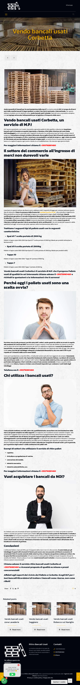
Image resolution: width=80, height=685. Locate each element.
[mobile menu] (6, 14)
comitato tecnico (45, 212)
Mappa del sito (48, 678)
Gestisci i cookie (59, 682)
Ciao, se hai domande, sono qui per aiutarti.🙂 (12, 669)
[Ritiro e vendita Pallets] (14, 5)
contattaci (7, 662)
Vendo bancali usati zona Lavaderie (14, 620)
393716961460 (59, 652)
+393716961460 (48, 145)
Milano (57, 655)
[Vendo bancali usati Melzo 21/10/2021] (2, 676)
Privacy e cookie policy (34, 678)
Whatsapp (69, 5)
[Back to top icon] (70, 681)
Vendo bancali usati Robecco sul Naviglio (64, 620)
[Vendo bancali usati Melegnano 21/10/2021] (78, 676)
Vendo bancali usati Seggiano (38, 620)
